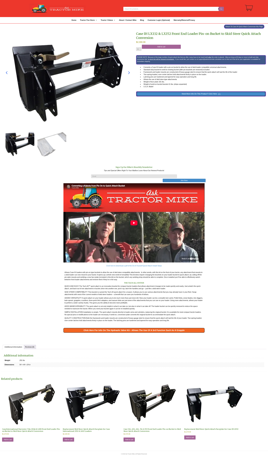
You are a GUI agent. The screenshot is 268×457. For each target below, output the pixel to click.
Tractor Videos (107, 20)
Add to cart (161, 47)
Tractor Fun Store (87, 20)
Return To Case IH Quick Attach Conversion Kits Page (244, 26)
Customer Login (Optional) (159, 20)
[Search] (221, 9)
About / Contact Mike (127, 20)
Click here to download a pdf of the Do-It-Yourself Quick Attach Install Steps (134, 266)
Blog (142, 20)
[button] (201, 94)
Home (74, 20)
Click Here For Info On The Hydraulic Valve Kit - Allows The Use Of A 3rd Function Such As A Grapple (134, 330)
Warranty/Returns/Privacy (184, 20)
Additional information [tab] (13, 347)
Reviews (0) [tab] (29, 347)
